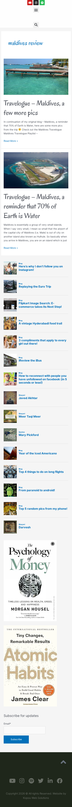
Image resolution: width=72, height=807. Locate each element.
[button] (36, 10)
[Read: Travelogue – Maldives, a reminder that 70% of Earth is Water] (36, 170)
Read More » (11, 140)
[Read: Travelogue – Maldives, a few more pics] (36, 76)
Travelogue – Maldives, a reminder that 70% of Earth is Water (34, 206)
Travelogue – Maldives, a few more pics (34, 107)
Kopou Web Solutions (36, 798)
